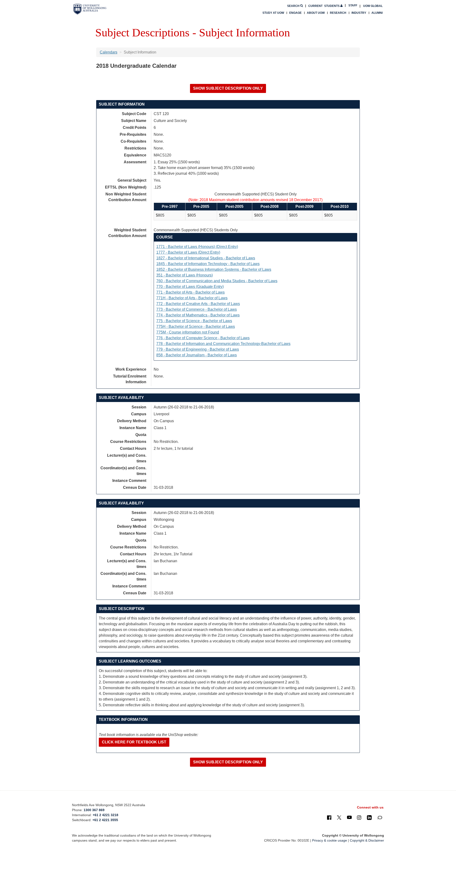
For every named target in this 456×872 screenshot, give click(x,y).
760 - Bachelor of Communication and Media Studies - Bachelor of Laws (216, 281)
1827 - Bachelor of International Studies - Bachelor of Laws (205, 258)
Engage (295, 13)
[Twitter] (339, 817)
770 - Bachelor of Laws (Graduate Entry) (190, 287)
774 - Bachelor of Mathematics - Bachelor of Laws (198, 315)
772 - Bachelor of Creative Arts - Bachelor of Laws (198, 304)
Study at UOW (273, 13)
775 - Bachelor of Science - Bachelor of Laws (194, 321)
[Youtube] (349, 817)
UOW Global (373, 6)
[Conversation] (380, 817)
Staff (352, 5)
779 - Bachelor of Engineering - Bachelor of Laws (197, 349)
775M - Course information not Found (187, 332)
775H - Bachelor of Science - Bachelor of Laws (195, 327)
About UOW (316, 13)
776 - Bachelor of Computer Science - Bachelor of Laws (203, 338)
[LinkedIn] (369, 817)
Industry (359, 13)
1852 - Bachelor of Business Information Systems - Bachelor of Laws (213, 269)
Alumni (377, 13)
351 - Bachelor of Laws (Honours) (184, 275)
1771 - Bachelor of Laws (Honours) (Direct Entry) (197, 247)
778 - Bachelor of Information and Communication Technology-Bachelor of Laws (223, 344)
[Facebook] (329, 817)
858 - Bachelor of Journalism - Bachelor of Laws (196, 355)
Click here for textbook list (134, 742)
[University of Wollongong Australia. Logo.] (89, 9)
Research (338, 13)
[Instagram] (359, 817)
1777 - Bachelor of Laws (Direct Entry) (188, 252)
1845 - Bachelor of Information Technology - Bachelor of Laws (208, 264)
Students (324, 6)
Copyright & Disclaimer (367, 840)
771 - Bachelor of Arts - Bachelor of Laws (190, 292)
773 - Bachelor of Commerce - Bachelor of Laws (196, 309)
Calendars (108, 52)
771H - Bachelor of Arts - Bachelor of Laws (192, 298)
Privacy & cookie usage (329, 840)
